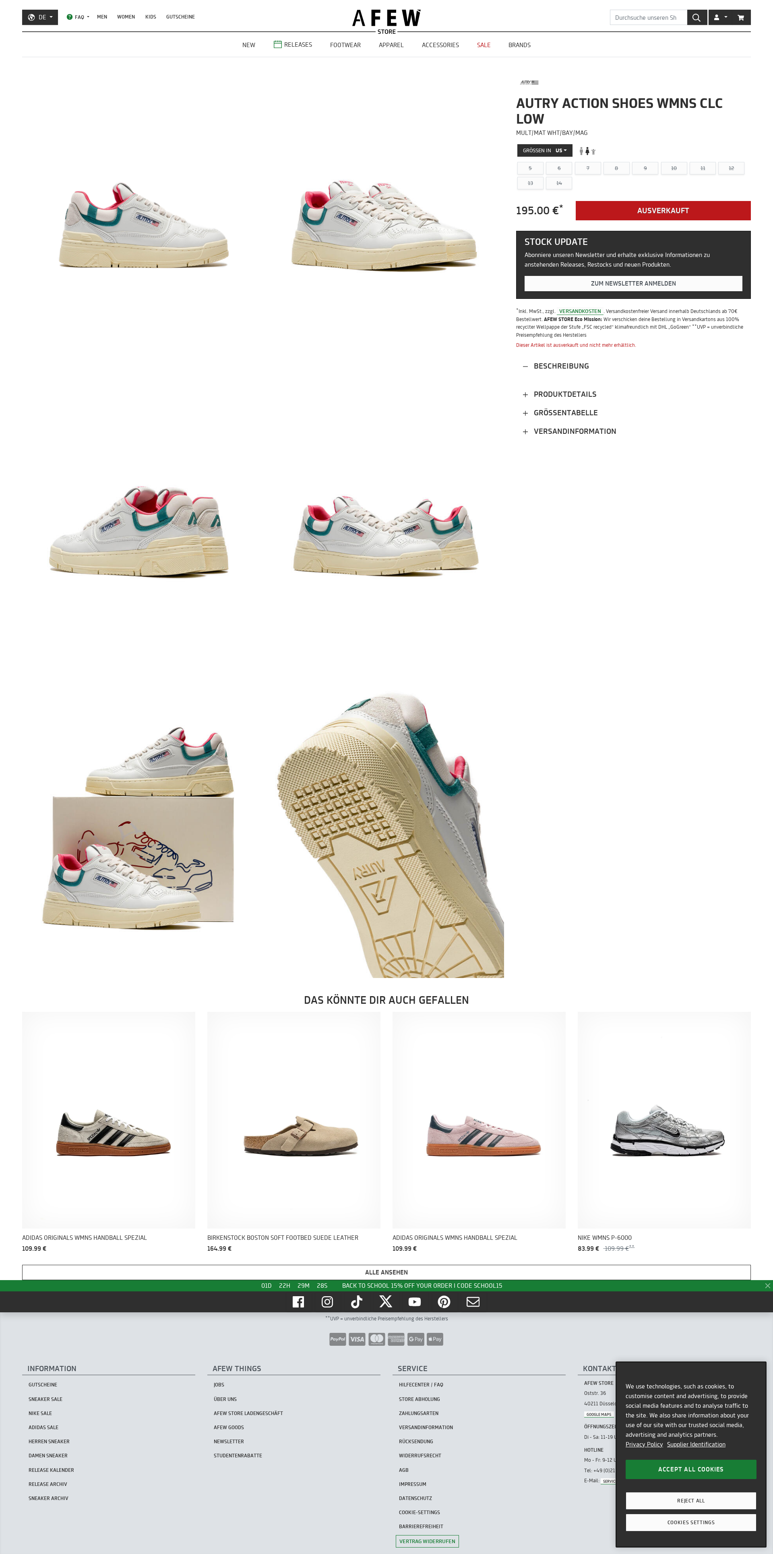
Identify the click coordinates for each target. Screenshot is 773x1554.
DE (42, 17)
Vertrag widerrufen (427, 1541)
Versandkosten (580, 311)
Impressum (412, 1484)
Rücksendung (416, 1441)
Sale (484, 45)
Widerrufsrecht (420, 1455)
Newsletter (229, 1441)
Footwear (345, 45)
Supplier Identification (696, 1444)
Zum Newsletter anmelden (633, 284)
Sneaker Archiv (48, 1498)
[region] (691, 1454)
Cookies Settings (691, 1522)
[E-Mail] (473, 1302)
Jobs (219, 1385)
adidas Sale (43, 1427)
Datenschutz (415, 1498)
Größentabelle (565, 412)
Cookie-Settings (419, 1512)
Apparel (391, 45)
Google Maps (599, 1414)
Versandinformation (574, 431)
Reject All (691, 1501)
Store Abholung (419, 1399)
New (248, 45)
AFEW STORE (386, 18)
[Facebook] (299, 1302)
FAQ (79, 17)
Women (126, 17)
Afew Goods (229, 1427)
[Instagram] (328, 1302)
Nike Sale (40, 1413)
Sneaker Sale (45, 1399)
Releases (298, 44)
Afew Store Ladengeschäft (248, 1413)
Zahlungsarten (418, 1413)
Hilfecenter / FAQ (421, 1385)
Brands (519, 45)
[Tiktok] (357, 1302)
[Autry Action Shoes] (529, 83)
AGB (404, 1470)
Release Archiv (48, 1484)
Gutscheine (180, 17)
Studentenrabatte (238, 1455)
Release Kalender (51, 1470)
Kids (150, 17)
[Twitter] (386, 1302)
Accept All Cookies (691, 1469)
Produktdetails (564, 394)
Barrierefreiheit (421, 1526)
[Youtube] (415, 1302)
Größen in (542, 150)
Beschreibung (560, 366)
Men (102, 17)
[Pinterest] (444, 1302)
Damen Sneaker (48, 1455)
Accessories (440, 45)
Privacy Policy (644, 1444)
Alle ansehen (386, 1272)
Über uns (225, 1399)
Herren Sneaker (49, 1441)
